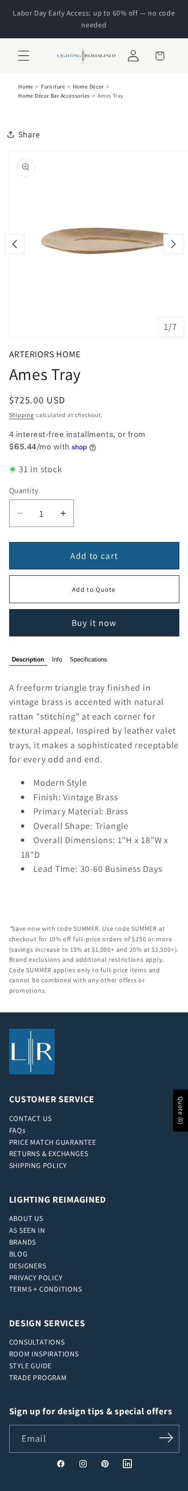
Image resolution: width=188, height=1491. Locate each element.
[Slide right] (173, 244)
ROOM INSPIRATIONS (44, 1354)
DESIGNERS (28, 1266)
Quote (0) (181, 1111)
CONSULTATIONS (37, 1342)
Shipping (21, 415)
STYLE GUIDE (30, 1366)
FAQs (17, 1130)
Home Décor (88, 86)
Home (25, 86)
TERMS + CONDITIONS (45, 1289)
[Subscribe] (166, 1438)
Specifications (88, 659)
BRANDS (23, 1242)
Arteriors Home (45, 354)
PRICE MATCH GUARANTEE (52, 1142)
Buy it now (94, 623)
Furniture (53, 86)
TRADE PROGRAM (38, 1377)
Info (57, 659)
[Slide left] (15, 244)
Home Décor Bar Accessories (54, 95)
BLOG (18, 1254)
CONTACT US (30, 1118)
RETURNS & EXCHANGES (49, 1153)
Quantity (24, 490)
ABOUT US (26, 1218)
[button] (23, 56)
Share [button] (29, 134)
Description (28, 659)
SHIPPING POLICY (38, 1165)
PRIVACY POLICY (36, 1277)
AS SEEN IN (27, 1230)
